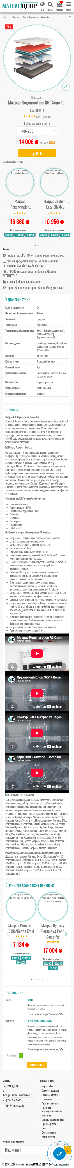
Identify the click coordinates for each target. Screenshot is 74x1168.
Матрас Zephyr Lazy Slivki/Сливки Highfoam (54, 204)
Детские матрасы (30, 848)
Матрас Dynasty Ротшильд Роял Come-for (52, 931)
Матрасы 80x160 (13, 860)
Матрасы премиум (43, 820)
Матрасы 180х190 (32, 870)
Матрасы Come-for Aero (43, 841)
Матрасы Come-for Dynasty (18, 841)
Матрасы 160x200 (14, 870)
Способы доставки (50, 1090)
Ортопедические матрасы (52, 800)
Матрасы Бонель (54, 803)
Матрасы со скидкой (15, 803)
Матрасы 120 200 (58, 863)
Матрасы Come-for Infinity (47, 834)
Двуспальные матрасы (16, 856)
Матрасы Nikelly (52, 844)
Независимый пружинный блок (24, 511)
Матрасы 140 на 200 (33, 866)
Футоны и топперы (23, 817)
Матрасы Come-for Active (49, 837)
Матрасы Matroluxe (35, 844)
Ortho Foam (15, 528)
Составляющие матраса (53, 1119)
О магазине (47, 1099)
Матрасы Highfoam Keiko (17, 827)
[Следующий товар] (70, 17)
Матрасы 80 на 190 (31, 860)
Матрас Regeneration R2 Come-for (19, 204)
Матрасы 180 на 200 (51, 870)
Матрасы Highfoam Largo (41, 827)
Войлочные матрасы (49, 813)
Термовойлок (16, 524)
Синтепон (14, 514)
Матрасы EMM (59, 820)
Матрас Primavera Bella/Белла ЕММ (21, 928)
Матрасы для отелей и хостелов (48, 817)
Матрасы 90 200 (23, 863)
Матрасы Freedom (13, 824)
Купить (37, 153)
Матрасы (35, 800)
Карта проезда (48, 1136)
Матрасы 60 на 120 (37, 856)
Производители (49, 1124)
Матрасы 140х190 (13, 866)
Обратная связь (49, 1132)
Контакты (46, 1115)
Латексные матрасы (41, 810)
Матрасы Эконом (13, 820)
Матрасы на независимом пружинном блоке (25, 807)
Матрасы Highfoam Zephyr (53, 824)
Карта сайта (47, 1086)
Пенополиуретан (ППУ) (20, 507)
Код (32, 110)
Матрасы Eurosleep (48, 848)
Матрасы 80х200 (50, 860)
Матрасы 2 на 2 (12, 873)
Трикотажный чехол (19, 504)
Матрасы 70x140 (55, 856)
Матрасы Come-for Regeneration (20, 837)
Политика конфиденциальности (52, 1109)
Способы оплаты (50, 1094)
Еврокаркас (15, 521)
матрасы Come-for (39, 831)
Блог (44, 1128)
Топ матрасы (28, 820)
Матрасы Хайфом (31, 824)
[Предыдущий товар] (69, 17)
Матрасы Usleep (12, 848)
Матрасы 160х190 (52, 866)
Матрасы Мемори (23, 810)
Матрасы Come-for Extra (22, 834)
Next (68, 204)
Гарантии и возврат (50, 1103)
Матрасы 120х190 (40, 863)
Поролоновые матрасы (27, 813)
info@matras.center (15, 1105)
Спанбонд (14, 518)
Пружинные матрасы (35, 803)
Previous (5, 204)
